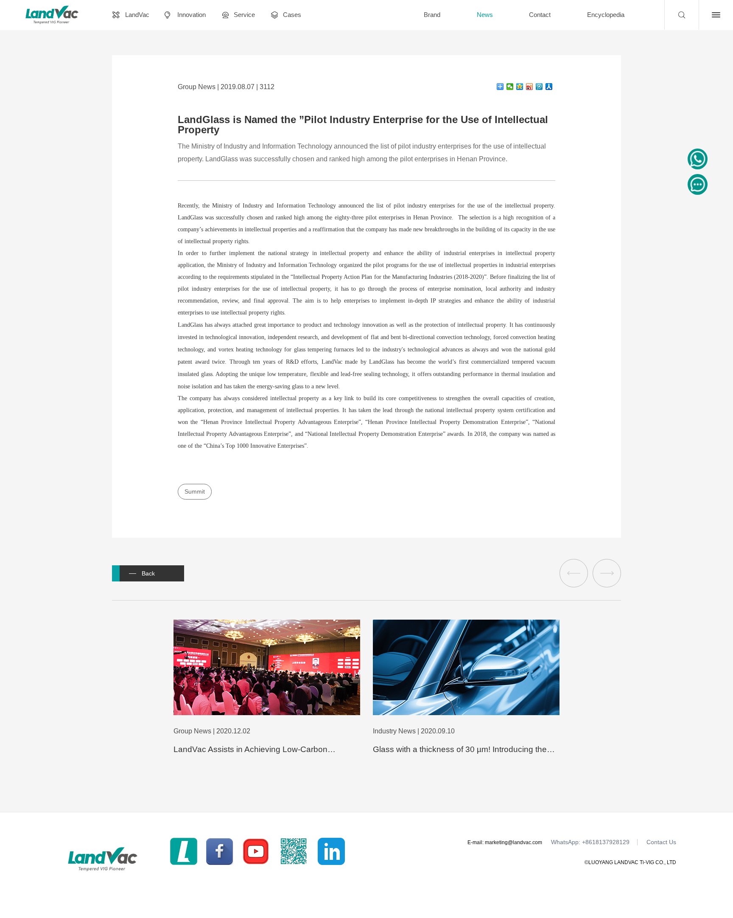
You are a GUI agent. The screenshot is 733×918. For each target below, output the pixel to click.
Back (148, 573)
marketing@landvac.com (513, 842)
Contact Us (661, 842)
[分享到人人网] (549, 86)
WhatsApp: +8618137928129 (590, 842)
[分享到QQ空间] (519, 86)
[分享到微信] (510, 86)
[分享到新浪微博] (529, 86)
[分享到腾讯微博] (539, 86)
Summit (195, 491)
